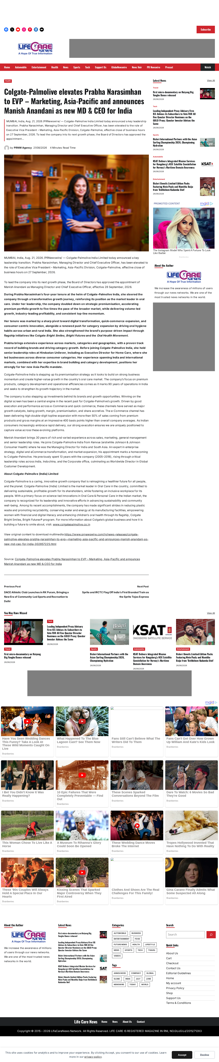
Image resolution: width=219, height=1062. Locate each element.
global (150, 973)
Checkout (172, 963)
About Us (172, 953)
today (133, 984)
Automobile (158, 157)
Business (136, 933)
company (136, 973)
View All (211, 80)
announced (120, 973)
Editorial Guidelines (178, 973)
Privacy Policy (175, 988)
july (138, 979)
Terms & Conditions (178, 1003)
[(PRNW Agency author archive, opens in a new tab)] (6, 149)
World (144, 984)
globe (117, 979)
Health (8, 81)
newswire (119, 984)
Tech (155, 106)
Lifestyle (150, 944)
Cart (169, 958)
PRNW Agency (23, 147)
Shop (169, 993)
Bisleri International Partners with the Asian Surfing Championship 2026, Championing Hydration (175, 142)
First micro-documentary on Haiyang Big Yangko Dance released (173, 93)
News (116, 950)
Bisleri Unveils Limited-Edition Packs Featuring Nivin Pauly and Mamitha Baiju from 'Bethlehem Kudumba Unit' (173, 186)
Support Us (173, 998)
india (128, 979)
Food (137, 939)
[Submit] (211, 934)
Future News (120, 944)
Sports (156, 135)
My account (173, 983)
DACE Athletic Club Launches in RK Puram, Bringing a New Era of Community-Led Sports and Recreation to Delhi (36, 597)
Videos (117, 956)
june (148, 979)
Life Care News (85, 1022)
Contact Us (173, 968)
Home (170, 978)
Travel (155, 88)
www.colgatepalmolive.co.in (71, 524)
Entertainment (159, 179)
